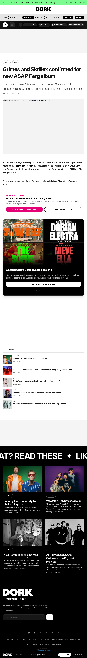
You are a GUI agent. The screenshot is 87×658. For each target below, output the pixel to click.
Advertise (10, 639)
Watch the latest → (43, 290)
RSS (66, 639)
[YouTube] (46, 632)
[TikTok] (58, 632)
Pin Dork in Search (63, 209)
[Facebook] (34, 632)
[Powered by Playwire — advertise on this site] (43, 650)
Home (5, 62)
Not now (78, 654)
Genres (47, 639)
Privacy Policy (37, 639)
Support (18, 639)
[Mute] (25, 25)
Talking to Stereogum (24, 166)
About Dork (26, 639)
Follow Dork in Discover (24, 209)
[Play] (5, 24)
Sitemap (60, 639)
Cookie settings (75, 639)
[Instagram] (28, 632)
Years (53, 639)
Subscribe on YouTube (45, 284)
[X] (40, 632)
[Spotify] (52, 632)
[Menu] (82, 9)
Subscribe (64, 654)
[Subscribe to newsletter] (49, 617)
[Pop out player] (20, 25)
